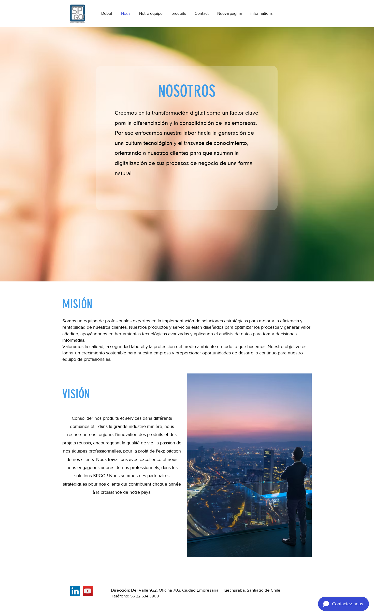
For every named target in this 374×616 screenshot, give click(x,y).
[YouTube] (88, 591)
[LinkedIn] (75, 591)
